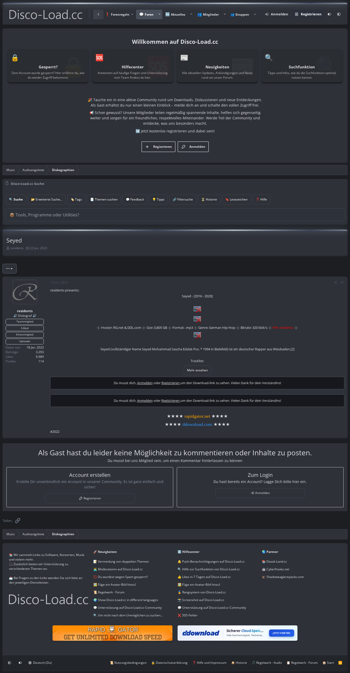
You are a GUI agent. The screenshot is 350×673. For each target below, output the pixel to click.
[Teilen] (335, 282)
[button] (119, 14)
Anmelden (145, 383)
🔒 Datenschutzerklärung (169, 662)
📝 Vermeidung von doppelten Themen (121, 561)
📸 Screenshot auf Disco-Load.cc (201, 600)
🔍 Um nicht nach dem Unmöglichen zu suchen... (128, 615)
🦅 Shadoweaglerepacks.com (283, 577)
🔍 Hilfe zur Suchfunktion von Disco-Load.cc (209, 569)
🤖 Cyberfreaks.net (275, 569)
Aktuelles (178, 14)
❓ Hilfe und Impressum (209, 662)
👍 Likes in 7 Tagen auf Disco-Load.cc (204, 577)
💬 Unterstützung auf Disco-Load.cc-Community (127, 607)
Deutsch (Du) (42, 662)
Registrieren (170, 383)
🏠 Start (328, 662)
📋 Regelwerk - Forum (302, 662)
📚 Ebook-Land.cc (274, 561)
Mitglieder (211, 14)
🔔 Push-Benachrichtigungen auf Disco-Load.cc (211, 561)
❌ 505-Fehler (188, 615)
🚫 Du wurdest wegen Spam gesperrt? (120, 577)
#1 (342, 282)
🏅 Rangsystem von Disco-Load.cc (202, 592)
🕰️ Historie (239, 662)
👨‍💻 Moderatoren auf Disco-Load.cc (118, 569)
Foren (149, 14)
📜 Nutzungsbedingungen (128, 662)
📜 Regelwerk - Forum (109, 592)
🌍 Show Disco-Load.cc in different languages (125, 600)
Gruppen (242, 14)
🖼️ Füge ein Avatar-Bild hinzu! (114, 584)
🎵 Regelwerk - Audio (267, 662)
